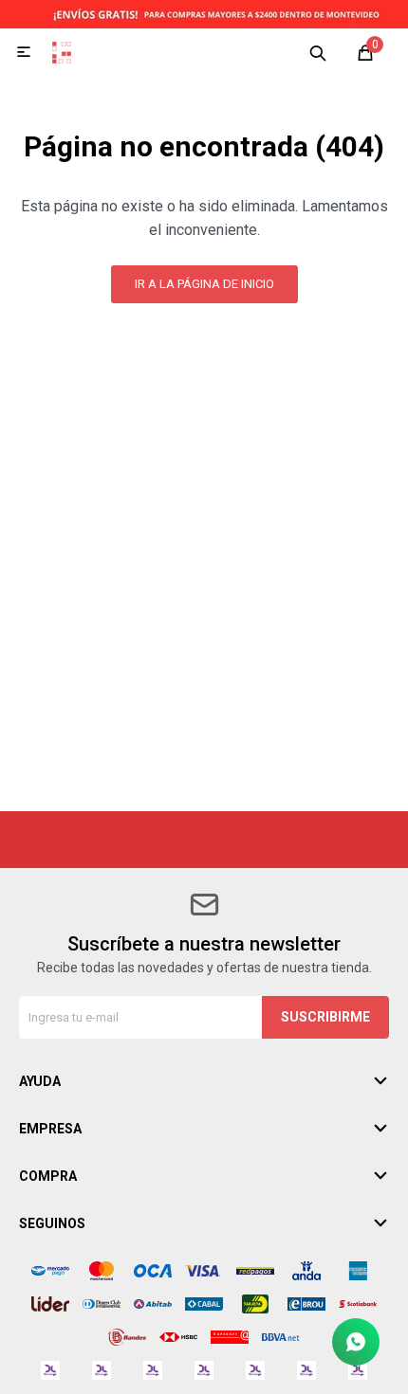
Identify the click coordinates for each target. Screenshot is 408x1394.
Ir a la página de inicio (204, 284)
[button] (318, 52)
